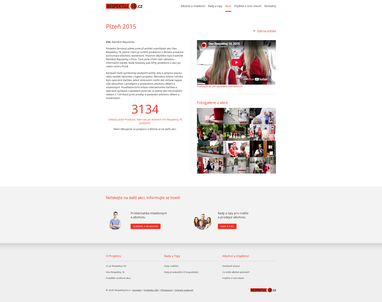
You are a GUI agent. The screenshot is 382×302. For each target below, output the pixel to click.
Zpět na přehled (266, 31)
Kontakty (270, 6)
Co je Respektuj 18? (116, 265)
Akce (228, 6)
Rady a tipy (215, 6)
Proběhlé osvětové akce (118, 277)
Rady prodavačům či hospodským (181, 272)
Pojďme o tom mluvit (247, 6)
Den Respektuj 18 (115, 272)
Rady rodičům (171, 265)
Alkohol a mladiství (193, 6)
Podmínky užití (151, 290)
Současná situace (231, 265)
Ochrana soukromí (184, 290)
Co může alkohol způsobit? (236, 272)
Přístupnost (166, 290)
